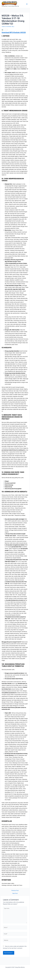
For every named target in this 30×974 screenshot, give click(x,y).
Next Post (15, 893)
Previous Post (15, 890)
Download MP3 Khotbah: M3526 (14, 32)
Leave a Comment (6, 26)
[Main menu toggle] (26, 4)
